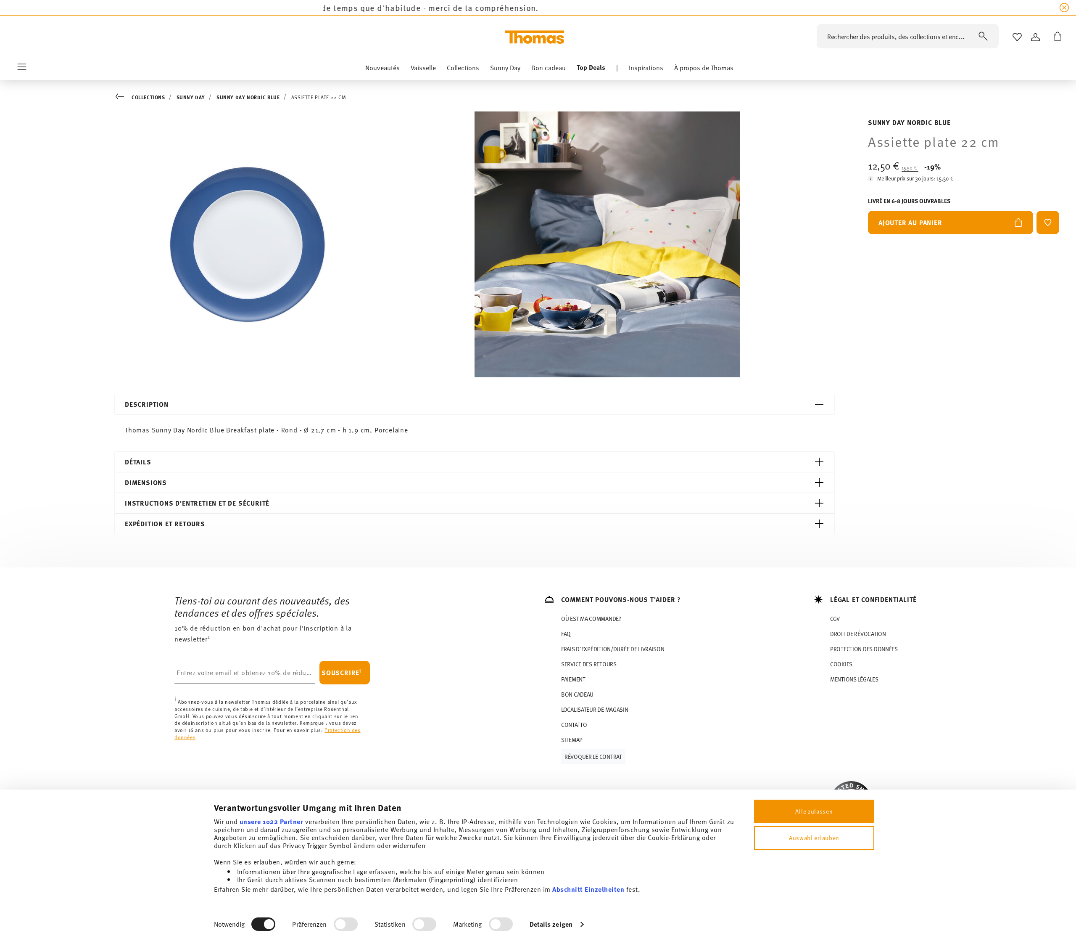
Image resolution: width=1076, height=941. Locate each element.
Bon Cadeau (577, 694)
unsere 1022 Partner (271, 821)
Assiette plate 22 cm (318, 97)
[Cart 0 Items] (1056, 37)
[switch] (346, 924)
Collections (148, 97)
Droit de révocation (858, 634)
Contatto (574, 725)
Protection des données (864, 649)
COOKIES (841, 664)
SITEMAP (572, 740)
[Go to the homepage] (534, 37)
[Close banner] (1064, 8)
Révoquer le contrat (593, 757)
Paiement (573, 679)
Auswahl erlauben (814, 838)
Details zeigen (551, 924)
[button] (382, 69)
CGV (835, 619)
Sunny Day (191, 97)
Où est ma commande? (591, 619)
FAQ (566, 634)
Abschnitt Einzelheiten (588, 889)
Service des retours (589, 664)
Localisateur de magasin (594, 709)
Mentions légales (854, 679)
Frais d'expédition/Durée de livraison (613, 649)
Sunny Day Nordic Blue (248, 97)
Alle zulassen (814, 811)
